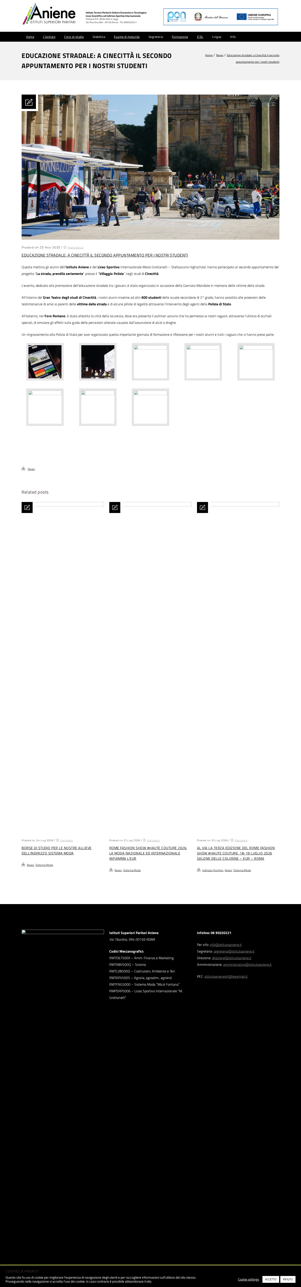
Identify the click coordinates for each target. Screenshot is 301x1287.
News (219, 55)
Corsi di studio (74, 36)
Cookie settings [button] (248, 1279)
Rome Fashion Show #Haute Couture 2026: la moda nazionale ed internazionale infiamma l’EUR (148, 853)
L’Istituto (49, 36)
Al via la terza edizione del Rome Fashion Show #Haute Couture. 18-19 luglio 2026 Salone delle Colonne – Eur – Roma (236, 853)
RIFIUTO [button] (288, 1279)
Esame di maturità (127, 36)
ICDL (200, 36)
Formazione (180, 36)
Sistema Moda (44, 865)
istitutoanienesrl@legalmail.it (226, 976)
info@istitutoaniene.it (226, 944)
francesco (76, 247)
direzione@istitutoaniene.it (231, 958)
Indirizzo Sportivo (212, 870)
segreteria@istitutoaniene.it (234, 951)
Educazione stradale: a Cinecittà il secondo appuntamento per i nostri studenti (105, 255)
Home (30, 36)
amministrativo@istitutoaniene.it (247, 964)
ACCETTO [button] (271, 1279)
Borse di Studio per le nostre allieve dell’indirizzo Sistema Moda (57, 850)
